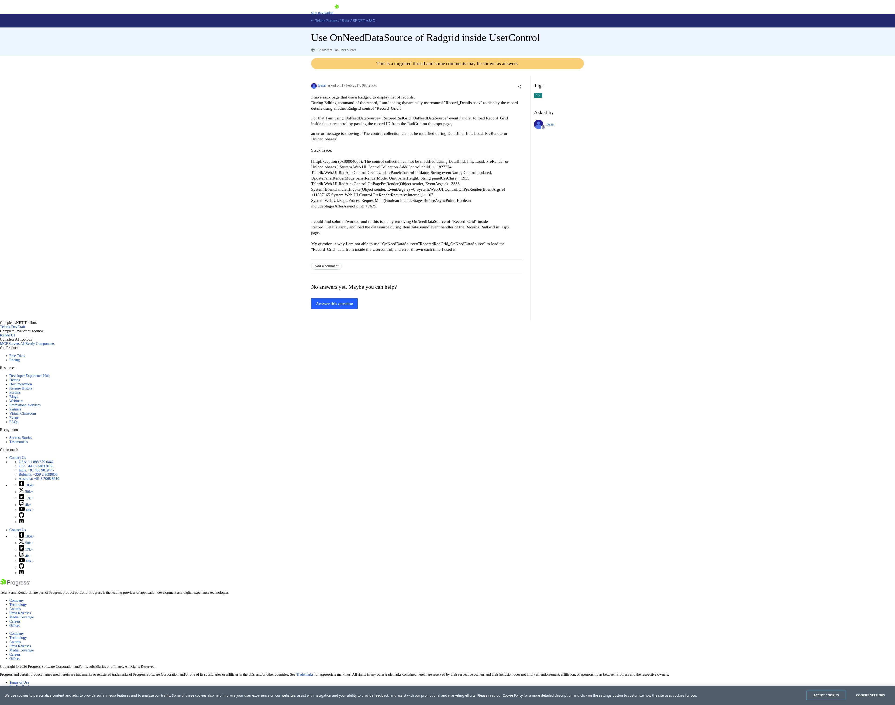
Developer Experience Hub (29, 376)
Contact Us (17, 458)
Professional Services (25, 405)
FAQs (13, 422)
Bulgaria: (38, 474)
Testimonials (18, 442)
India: (36, 470)
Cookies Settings (870, 695)
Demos (14, 380)
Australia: (39, 479)
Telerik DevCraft (12, 327)
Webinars (16, 401)
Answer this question (334, 303)
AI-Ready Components (37, 344)
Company (16, 600)
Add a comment (326, 266)
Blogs (13, 397)
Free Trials (17, 356)
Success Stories (20, 438)
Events (14, 418)
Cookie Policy (513, 695)
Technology (18, 605)
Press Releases (20, 613)
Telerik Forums (325, 21)
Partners (15, 409)
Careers (15, 621)
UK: (36, 466)
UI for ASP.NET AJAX (357, 21)
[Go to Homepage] (336, 13)
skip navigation (322, 13)
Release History (21, 388)
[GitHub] (21, 517)
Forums (15, 392)
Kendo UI (7, 335)
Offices (14, 625)
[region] (447, 695)
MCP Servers (10, 344)
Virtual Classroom (22, 413)
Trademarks (304, 674)
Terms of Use (19, 682)
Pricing (14, 360)
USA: (36, 462)
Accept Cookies (826, 695)
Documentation (20, 384)
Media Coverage (21, 617)
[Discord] (21, 522)
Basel (322, 85)
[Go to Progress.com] (15, 584)
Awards (15, 609)
